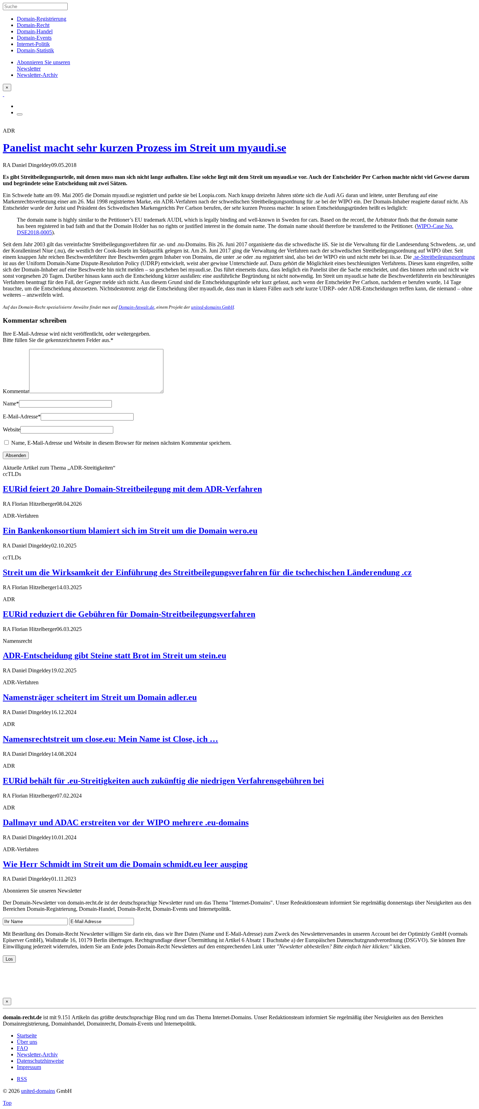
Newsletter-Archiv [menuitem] (37, 75)
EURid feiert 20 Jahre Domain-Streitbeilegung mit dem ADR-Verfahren (132, 488)
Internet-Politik (33, 44)
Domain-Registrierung (41, 19)
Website (11, 429)
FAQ (22, 1048)
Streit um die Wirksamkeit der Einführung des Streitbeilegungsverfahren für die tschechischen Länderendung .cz (207, 572)
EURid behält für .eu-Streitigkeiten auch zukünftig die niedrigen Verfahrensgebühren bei (163, 780)
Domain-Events (34, 38)
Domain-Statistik (35, 50)
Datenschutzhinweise (40, 1061)
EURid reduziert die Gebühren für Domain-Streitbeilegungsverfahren (129, 614)
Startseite (27, 1036)
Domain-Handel (35, 31)
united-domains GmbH (212, 307)
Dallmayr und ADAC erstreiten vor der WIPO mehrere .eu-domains (126, 822)
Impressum (29, 1067)
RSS (22, 1079)
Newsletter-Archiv (37, 1054)
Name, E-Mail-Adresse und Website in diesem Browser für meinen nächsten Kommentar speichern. (121, 443)
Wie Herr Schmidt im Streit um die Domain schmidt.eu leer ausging (125, 864)
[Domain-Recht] (3, 94)
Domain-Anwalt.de (136, 307)
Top (7, 1103)
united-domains (38, 1091)
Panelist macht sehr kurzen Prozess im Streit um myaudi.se (144, 147)
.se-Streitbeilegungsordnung (444, 257)
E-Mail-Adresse (22, 416)
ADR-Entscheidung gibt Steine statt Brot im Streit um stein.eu (114, 655)
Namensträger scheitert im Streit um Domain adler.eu (100, 697)
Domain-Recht (33, 25)
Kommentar (16, 391)
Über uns (27, 1042)
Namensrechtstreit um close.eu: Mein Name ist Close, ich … (110, 739)
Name (11, 403)
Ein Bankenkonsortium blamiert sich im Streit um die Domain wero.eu (130, 530)
